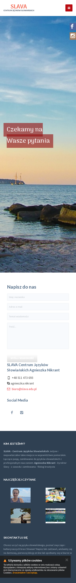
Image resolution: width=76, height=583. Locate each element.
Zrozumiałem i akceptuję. (25, 573)
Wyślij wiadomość (22, 358)
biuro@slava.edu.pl (24, 389)
